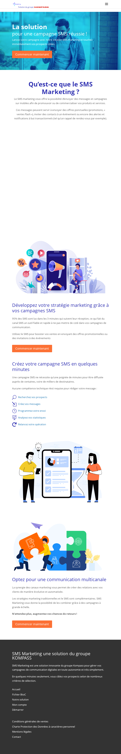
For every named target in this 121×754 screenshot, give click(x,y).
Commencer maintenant (32, 54)
